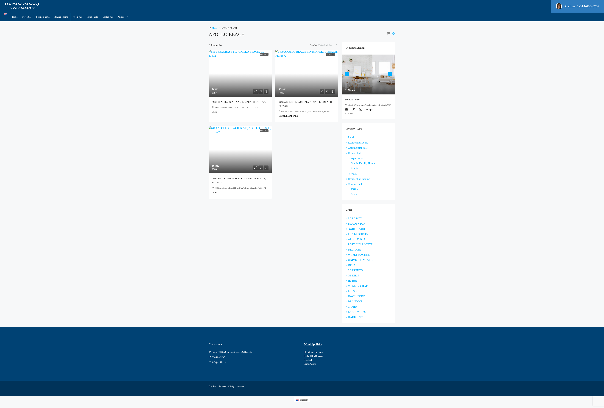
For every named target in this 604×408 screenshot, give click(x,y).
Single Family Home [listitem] (363, 163)
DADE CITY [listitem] (355, 317)
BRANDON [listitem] (355, 301)
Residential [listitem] (354, 152)
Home (14, 17)
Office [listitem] (354, 189)
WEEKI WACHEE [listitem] (359, 254)
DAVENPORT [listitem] (356, 296)
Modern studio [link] (352, 99)
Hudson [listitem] (352, 280)
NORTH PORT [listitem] (356, 228)
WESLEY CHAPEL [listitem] (359, 285)
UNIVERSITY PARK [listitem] (360, 260)
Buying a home (61, 17)
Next (390, 74)
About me (77, 17)
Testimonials (92, 17)
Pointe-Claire (310, 364)
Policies (120, 17)
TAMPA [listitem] (352, 306)
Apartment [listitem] (357, 158)
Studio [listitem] (354, 168)
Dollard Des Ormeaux (313, 356)
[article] (368, 87)
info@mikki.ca (219, 362)
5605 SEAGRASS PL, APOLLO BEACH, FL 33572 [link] (239, 102)
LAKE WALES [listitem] (357, 311)
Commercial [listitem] (355, 184)
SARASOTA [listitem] (355, 218)
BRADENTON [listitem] (356, 223)
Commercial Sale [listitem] (358, 147)
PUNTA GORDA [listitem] (358, 234)
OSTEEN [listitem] (353, 275)
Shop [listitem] (354, 194)
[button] (388, 33)
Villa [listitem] (354, 173)
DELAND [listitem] (354, 265)
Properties (26, 17)
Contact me (108, 17)
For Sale (264, 54)
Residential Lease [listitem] (358, 142)
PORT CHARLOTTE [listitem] (360, 244)
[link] (240, 73)
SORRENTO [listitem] (355, 270)
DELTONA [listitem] (354, 249)
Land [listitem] (351, 137)
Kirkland (308, 360)
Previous (347, 74)
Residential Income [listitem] (359, 178)
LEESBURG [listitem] (355, 291)
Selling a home (43, 17)
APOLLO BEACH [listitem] (358, 239)
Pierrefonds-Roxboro (313, 352)
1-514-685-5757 (588, 6)
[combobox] (328, 45)
